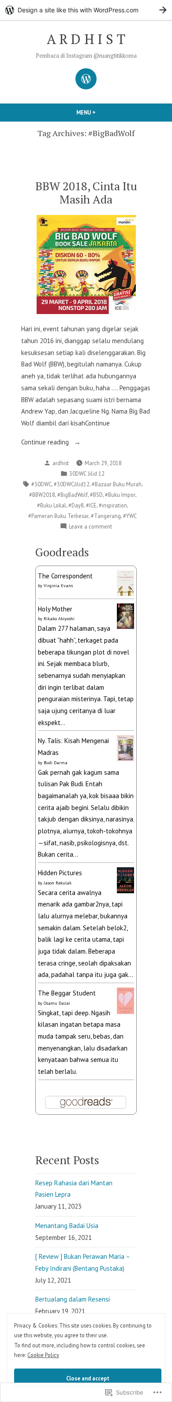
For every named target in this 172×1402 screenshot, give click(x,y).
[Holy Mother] (125, 615)
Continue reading (46, 442)
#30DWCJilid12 (72, 484)
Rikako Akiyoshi (59, 618)
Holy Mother (55, 609)
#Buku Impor (120, 494)
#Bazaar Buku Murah (117, 484)
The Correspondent (65, 576)
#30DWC (41, 484)
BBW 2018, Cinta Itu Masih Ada (86, 192)
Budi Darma (55, 763)
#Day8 (76, 505)
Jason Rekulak (57, 883)
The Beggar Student (67, 993)
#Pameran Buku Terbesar (58, 515)
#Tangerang (106, 515)
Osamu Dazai (57, 1003)
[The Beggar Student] (125, 1000)
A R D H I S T (86, 39)
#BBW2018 (42, 494)
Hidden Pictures (60, 873)
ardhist (60, 462)
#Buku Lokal (51, 505)
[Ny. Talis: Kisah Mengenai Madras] (125, 747)
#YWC (130, 515)
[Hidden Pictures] (125, 879)
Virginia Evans (58, 585)
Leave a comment (90, 526)
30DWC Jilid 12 (87, 473)
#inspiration (113, 505)
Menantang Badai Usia (66, 1225)
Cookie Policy (43, 1354)
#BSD (96, 494)
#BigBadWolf (72, 494)
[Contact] (86, 78)
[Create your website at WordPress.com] (86, 10)
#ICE (91, 505)
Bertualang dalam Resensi (72, 1299)
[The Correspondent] (125, 582)
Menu (101, 112)
